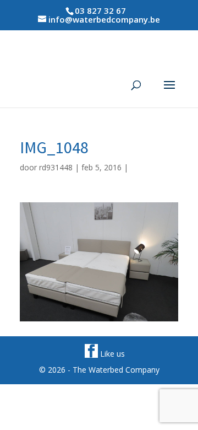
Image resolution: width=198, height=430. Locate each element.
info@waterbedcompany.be (104, 19)
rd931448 (56, 167)
